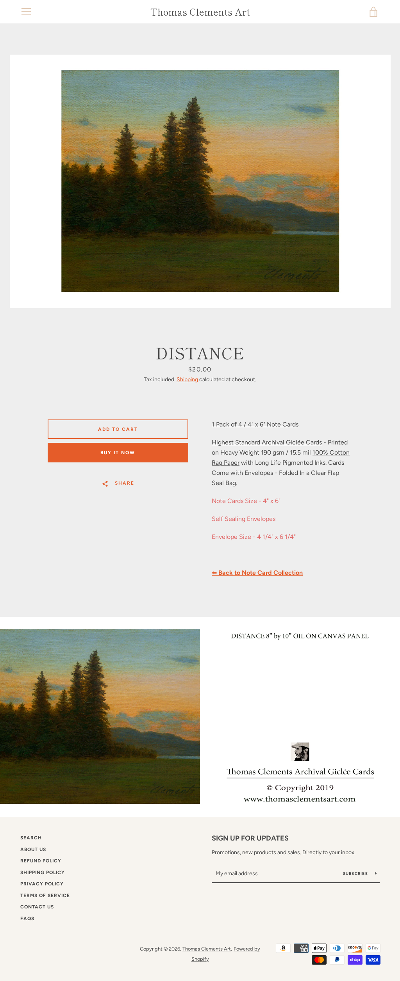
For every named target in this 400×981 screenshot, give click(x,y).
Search (31, 838)
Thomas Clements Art (200, 12)
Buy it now (117, 452)
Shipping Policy (42, 872)
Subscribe (356, 873)
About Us (33, 849)
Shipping (187, 379)
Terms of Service (45, 895)
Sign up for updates (250, 838)
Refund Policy (40, 861)
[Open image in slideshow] (200, 181)
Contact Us (37, 907)
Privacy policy (42, 884)
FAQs (27, 918)
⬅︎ (257, 572)
